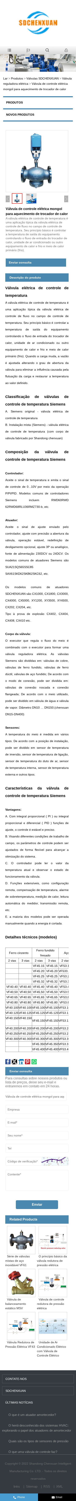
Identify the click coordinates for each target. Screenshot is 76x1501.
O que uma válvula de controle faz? (32, 1452)
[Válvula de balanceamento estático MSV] (21, 1282)
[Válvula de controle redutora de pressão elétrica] (53, 1282)
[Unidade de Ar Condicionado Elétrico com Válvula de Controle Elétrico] (53, 1325)
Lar (5, 78)
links (17, 1486)
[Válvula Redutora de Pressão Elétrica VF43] (21, 1325)
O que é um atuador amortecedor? (32, 1415)
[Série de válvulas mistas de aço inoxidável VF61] (21, 1239)
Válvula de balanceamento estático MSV (15, 1304)
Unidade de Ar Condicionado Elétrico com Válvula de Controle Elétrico (51, 1349)
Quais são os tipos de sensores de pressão (38, 1441)
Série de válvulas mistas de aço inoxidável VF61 (17, 1261)
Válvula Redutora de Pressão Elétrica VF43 (20, 1344)
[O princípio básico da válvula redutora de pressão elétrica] (53, 1239)
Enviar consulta (20, 262)
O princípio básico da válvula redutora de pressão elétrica (52, 1261)
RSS (46, 1486)
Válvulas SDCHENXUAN (42, 78)
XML (59, 1486)
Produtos (17, 78)
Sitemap (31, 1486)
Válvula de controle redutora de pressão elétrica (50, 1304)
